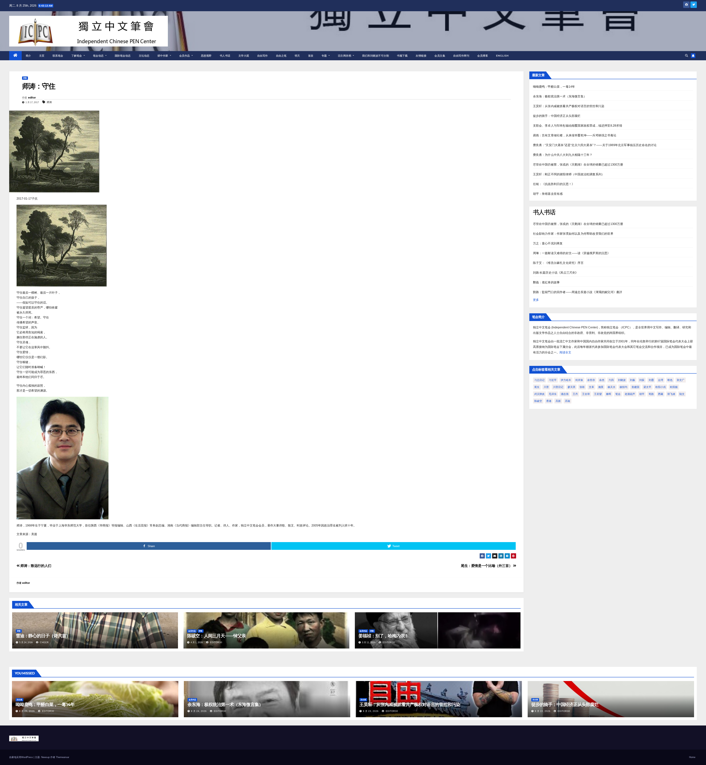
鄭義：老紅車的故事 (546, 282)
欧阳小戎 (660, 387)
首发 (310, 55)
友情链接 (421, 55)
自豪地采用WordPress (21, 757)
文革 (591, 387)
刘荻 (641, 380)
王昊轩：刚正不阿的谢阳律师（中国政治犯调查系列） (569, 174)
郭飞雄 (671, 394)
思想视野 (206, 55)
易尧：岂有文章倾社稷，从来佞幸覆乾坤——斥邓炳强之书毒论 (574, 135)
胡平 (641, 394)
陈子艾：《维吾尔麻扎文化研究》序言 (558, 262)
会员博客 (482, 55)
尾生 (536, 387)
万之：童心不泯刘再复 (548, 243)
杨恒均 (623, 387)
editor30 (215, 642)
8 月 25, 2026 (27, 711)
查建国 (635, 387)
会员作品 (185, 55)
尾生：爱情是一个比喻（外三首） (487, 566)
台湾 (660, 380)
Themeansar (62, 757)
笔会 (618, 394)
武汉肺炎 (539, 394)
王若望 (598, 394)
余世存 (591, 380)
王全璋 (586, 394)
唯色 (670, 380)
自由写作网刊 (461, 55)
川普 (546, 387)
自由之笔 (281, 55)
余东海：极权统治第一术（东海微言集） (560, 96)
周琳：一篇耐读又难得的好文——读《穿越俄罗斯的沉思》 (571, 253)
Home (692, 757)
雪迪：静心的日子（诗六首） (43, 635)
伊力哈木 (566, 380)
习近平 (553, 380)
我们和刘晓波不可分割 (375, 55)
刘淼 (632, 380)
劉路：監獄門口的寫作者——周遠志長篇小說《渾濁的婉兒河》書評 (577, 292)
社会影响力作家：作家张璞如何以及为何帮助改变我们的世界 (573, 233)
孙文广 (680, 380)
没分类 (19, 700)
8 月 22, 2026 (542, 711)
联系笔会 (58, 55)
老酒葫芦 (630, 394)
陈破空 (538, 400)
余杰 (601, 380)
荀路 (651, 394)
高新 (558, 400)
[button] (686, 55)
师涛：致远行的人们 (35, 566)
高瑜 (567, 400)
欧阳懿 (674, 387)
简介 (28, 55)
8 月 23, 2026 (371, 711)
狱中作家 (163, 55)
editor (32, 97)
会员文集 (439, 55)
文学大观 (243, 55)
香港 (548, 400)
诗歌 (25, 78)
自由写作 (262, 55)
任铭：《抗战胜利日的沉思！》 (554, 184)
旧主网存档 (345, 55)
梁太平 (647, 387)
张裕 (582, 387)
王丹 (575, 394)
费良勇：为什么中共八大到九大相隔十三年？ (563, 154)
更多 (536, 299)
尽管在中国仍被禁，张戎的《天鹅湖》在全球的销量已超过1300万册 (578, 164)
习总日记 (539, 380)
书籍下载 (402, 55)
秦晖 (608, 394)
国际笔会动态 (123, 55)
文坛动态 (144, 55)
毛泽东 (553, 394)
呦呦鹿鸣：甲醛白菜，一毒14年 (554, 86)
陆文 (681, 394)
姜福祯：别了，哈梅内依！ (384, 635)
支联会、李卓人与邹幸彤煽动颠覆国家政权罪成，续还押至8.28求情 (577, 125)
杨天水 (611, 387)
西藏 (660, 394)
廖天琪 (571, 387)
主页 (41, 55)
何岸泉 (579, 380)
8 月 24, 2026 (199, 711)
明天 (297, 55)
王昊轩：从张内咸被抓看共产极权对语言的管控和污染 (569, 106)
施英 (600, 387)
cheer (44, 642)
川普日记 (558, 387)
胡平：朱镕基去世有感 (548, 193)
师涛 (49, 102)
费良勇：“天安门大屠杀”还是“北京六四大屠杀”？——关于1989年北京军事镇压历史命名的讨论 (595, 145)
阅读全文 (565, 352)
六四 (611, 380)
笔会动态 (99, 55)
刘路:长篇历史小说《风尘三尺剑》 (555, 272)
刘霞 (651, 380)
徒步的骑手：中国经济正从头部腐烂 (557, 115)
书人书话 (225, 55)
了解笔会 (77, 55)
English (502, 55)
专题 (325, 55)
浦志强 (564, 394)
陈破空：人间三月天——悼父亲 (216, 635)
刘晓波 (622, 380)
